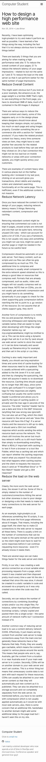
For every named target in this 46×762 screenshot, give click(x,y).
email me (13, 737)
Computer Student (15, 4)
